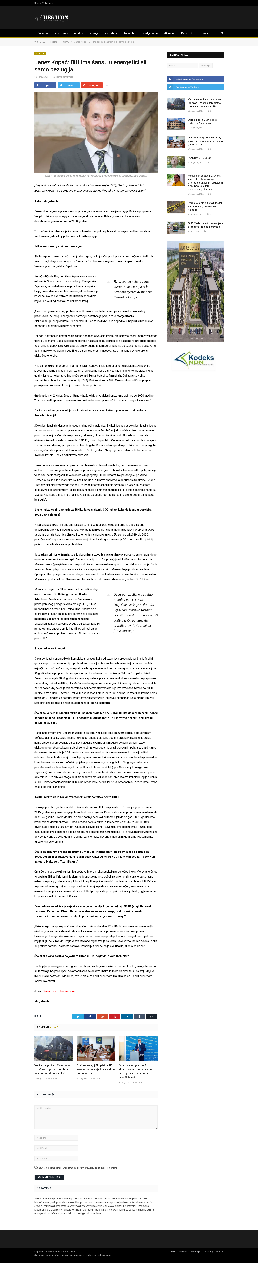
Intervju (94, 33)
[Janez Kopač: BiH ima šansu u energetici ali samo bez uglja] (96, 133)
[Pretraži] (220, 33)
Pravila (173, 1251)
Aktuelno (169, 33)
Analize (78, 33)
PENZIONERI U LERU (199, 158)
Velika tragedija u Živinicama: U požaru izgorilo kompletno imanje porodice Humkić (52, 1069)
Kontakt (220, 1251)
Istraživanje (61, 33)
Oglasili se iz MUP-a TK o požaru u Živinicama (202, 121)
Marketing (208, 1251)
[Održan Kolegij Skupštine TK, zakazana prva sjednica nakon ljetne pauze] (96, 1048)
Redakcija (195, 1251)
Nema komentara (64, 77)
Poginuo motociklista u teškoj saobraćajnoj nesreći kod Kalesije (205, 206)
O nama (203, 33)
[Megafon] (52, 17)
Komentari (130, 33)
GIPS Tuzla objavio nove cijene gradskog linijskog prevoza (205, 225)
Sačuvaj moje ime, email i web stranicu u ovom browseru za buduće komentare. (77, 1167)
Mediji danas (150, 33)
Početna (42, 33)
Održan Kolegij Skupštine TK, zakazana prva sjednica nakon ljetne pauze (96, 1069)
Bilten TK (186, 33)
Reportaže (111, 33)
